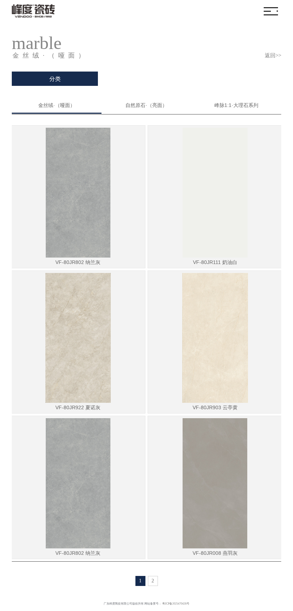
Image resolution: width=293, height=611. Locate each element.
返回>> (273, 55)
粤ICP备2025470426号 (175, 603)
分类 (55, 79)
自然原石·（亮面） (146, 105)
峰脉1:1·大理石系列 (236, 105)
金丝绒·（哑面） (56, 105)
